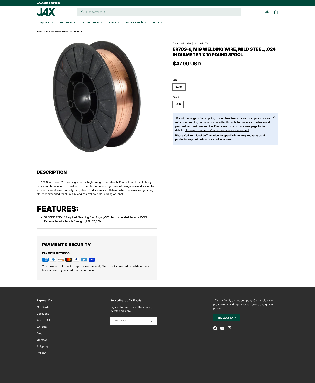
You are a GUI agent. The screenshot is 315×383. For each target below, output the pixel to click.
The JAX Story (227, 317)
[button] (276, 12)
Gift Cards (43, 307)
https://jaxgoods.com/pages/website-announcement (217, 130)
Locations (43, 313)
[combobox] (159, 12)
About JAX (43, 320)
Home (39, 31)
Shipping (42, 346)
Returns (41, 353)
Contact (42, 339)
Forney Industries (182, 43)
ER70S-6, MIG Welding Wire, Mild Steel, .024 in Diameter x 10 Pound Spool (65, 31)
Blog (39, 333)
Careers (42, 326)
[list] (97, 96)
